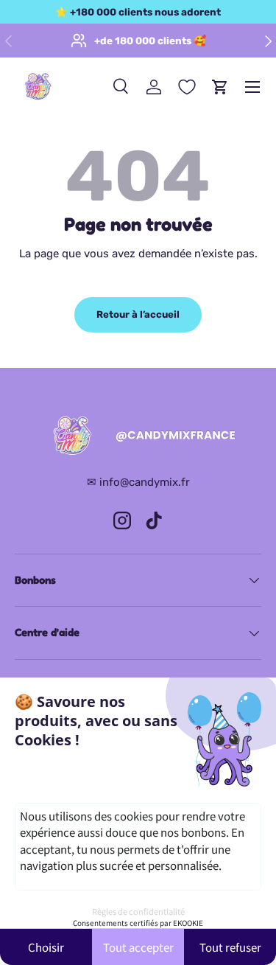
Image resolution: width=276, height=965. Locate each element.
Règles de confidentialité (138, 911)
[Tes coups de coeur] (186, 87)
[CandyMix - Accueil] (138, 436)
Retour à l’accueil (138, 314)
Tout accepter (138, 947)
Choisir (46, 947)
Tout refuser (230, 947)
